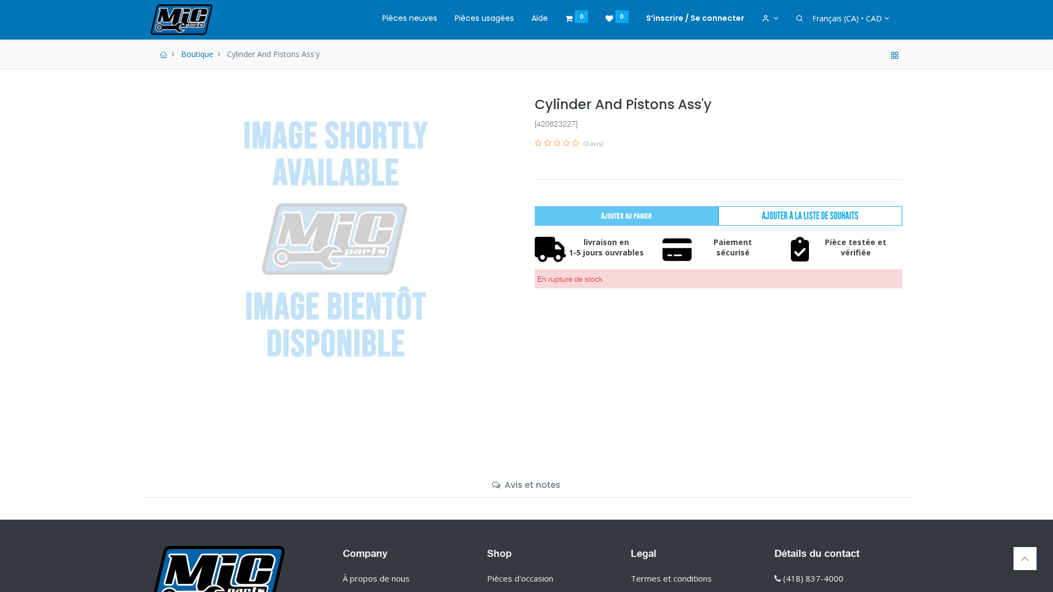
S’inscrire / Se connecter (695, 18)
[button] (810, 216)
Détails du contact (816, 553)
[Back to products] (895, 54)
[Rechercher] (799, 19)
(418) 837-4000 (813, 578)
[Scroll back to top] (1025, 558)
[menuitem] (409, 19)
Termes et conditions (671, 578)
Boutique (197, 54)
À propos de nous (376, 578)
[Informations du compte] (770, 19)
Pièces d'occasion (520, 578)
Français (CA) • (847, 18)
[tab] (526, 485)
